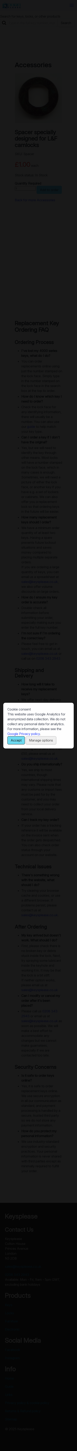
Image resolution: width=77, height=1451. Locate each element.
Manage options (41, 740)
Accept (16, 740)
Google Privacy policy (23, 734)
